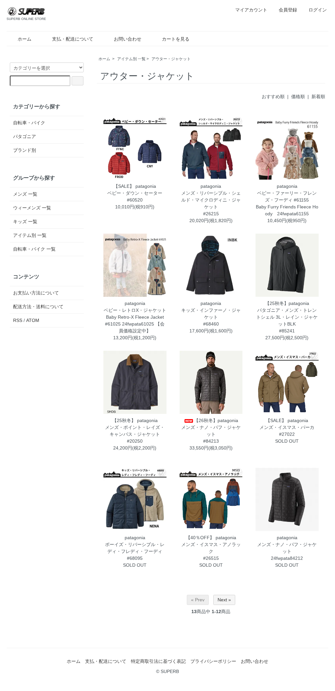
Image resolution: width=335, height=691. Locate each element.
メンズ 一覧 (25, 194)
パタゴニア (24, 136)
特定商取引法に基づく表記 (158, 661)
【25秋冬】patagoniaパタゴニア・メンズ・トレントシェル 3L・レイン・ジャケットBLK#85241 (287, 317)
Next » (224, 599)
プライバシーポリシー (213, 661)
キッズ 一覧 (25, 221)
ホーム (24, 39)
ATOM (32, 320)
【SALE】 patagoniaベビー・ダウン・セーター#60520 (134, 193)
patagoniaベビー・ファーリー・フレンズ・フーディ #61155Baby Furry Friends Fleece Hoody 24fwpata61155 (287, 200)
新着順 (318, 96)
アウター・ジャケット (171, 59)
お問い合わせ (127, 39)
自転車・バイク (29, 122)
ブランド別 (24, 150)
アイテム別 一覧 (131, 59)
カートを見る (175, 39)
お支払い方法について (36, 292)
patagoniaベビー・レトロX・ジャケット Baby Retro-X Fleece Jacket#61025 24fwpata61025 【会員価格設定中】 (137, 317)
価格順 (298, 96)
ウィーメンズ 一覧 (32, 207)
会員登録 (288, 9)
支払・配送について (72, 39)
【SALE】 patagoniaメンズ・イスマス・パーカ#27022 (286, 427)
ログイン (318, 9)
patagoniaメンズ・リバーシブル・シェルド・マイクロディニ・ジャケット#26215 (211, 200)
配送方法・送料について (38, 306)
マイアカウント (251, 9)
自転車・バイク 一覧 (34, 249)
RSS (17, 320)
